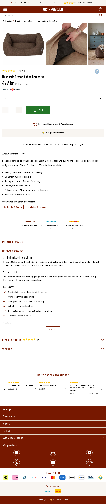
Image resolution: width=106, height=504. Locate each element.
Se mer (53, 329)
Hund (17, 21)
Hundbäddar (28, 21)
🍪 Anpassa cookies (59, 500)
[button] (80, 3)
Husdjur (8, 21)
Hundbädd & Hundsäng (47, 21)
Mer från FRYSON (11, 241)
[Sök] (101, 15)
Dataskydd (42, 500)
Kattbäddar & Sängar (12, 207)
